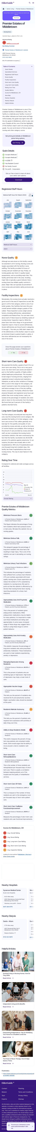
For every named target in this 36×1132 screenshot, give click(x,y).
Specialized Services (11, 72)
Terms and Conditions (25, 1092)
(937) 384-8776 (7, 906)
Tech (3, 1095)
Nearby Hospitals (10, 98)
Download (16, 17)
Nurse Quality (9, 77)
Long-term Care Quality (12, 85)
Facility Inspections (10, 79)
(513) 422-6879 (7, 937)
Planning (21, 1088)
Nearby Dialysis (9, 100)
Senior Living (10, 9)
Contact (4, 1088)
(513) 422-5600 (7, 57)
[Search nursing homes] (30, 3)
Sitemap (21, 1099)
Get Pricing (16, 143)
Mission (4, 1092)
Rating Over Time (10, 87)
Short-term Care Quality (12, 82)
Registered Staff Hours (11, 74)
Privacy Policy (23, 1095)
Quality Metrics (9, 90)
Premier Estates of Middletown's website (16, 50)
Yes (14, 352)
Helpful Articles (9, 103)
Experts (4, 1099)
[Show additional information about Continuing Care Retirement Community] (11, 160)
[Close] (32, 1126)
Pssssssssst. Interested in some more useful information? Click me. (20, 1126)
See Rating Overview (8, 46)
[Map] (18, 871)
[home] (8, 3)
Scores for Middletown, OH (12, 92)
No (24, 352)
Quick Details (9, 69)
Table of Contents (9, 67)
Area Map (8, 95)
